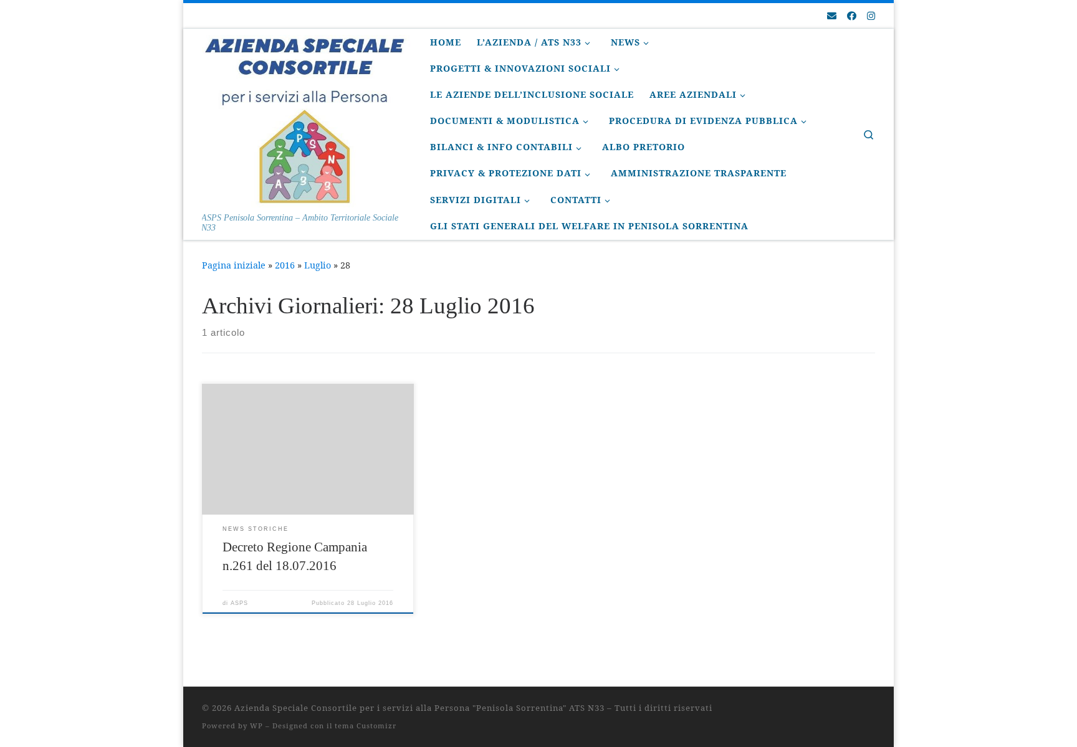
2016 (285, 265)
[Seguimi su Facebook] (851, 16)
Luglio (317, 265)
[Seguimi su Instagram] (871, 16)
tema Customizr (365, 725)
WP (256, 725)
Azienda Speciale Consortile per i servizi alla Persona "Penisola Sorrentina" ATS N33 (419, 707)
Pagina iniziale (234, 265)
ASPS (239, 603)
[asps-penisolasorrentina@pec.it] (831, 16)
